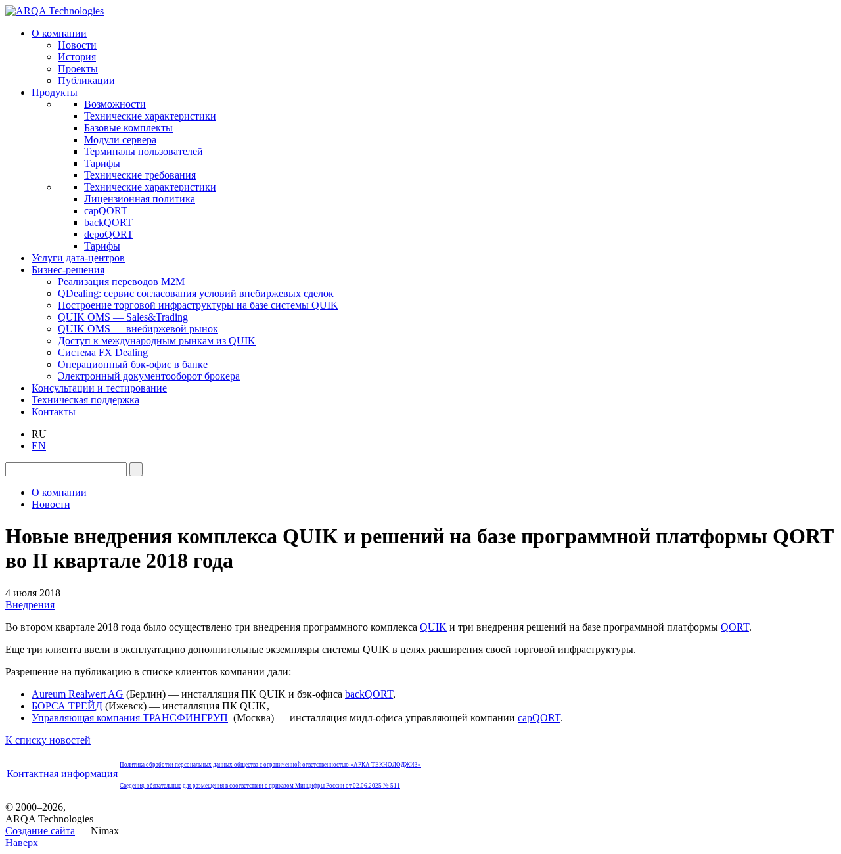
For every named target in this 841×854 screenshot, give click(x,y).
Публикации (86, 80)
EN (39, 445)
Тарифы (102, 163)
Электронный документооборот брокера (149, 376)
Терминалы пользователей (143, 151)
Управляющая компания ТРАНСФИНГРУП (130, 717)
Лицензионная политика (139, 198)
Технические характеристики (150, 116)
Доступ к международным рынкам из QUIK (157, 340)
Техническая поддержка (85, 399)
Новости (77, 45)
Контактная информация (62, 773)
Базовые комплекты (128, 127)
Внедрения (30, 604)
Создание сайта (40, 830)
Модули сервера (120, 139)
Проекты (78, 68)
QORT (735, 627)
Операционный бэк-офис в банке (133, 364)
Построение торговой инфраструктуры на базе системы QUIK (198, 305)
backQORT (108, 222)
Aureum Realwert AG (78, 694)
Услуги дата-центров (78, 257)
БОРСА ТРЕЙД (67, 705)
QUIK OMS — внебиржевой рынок (138, 328)
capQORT (105, 210)
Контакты (54, 411)
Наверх (21, 842)
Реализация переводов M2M (121, 281)
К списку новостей (48, 740)
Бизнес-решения (68, 269)
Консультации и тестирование (99, 387)
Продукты (55, 92)
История (77, 56)
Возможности (115, 104)
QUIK (433, 627)
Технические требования (140, 175)
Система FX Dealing (103, 352)
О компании (59, 33)
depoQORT (108, 234)
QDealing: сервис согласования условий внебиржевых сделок (196, 293)
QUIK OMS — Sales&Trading (123, 317)
